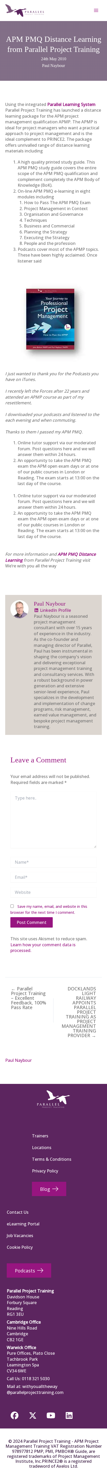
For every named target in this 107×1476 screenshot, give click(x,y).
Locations (41, 1147)
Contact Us (18, 1212)
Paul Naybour (53, 65)
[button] (14, 1415)
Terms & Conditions (51, 1159)
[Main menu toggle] (96, 10)
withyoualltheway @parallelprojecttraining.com (35, 1389)
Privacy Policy (45, 1171)
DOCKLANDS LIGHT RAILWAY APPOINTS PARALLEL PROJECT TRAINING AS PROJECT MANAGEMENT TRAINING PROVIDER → (79, 1012)
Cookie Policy (20, 1247)
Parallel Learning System (71, 104)
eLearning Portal (23, 1224)
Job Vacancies (20, 1235)
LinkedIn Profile (55, 610)
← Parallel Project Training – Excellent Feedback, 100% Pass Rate (28, 998)
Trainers (40, 1136)
